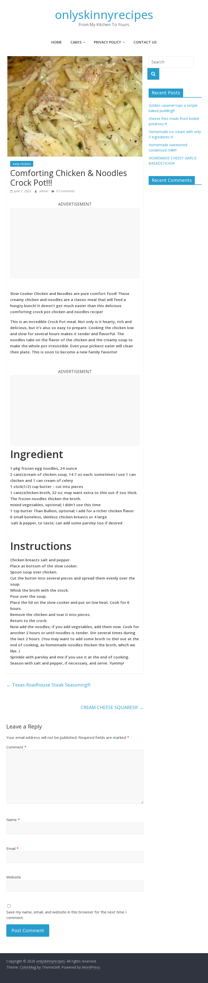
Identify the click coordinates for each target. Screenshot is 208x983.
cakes (76, 42)
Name (13, 819)
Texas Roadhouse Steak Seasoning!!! (48, 685)
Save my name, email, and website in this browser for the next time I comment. (66, 914)
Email (12, 848)
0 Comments (65, 191)
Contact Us (145, 42)
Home (56, 42)
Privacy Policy (107, 42)
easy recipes (22, 164)
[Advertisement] (75, 243)
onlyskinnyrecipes (104, 14)
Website (13, 877)
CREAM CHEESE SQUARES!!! (112, 707)
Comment (16, 747)
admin (44, 191)
